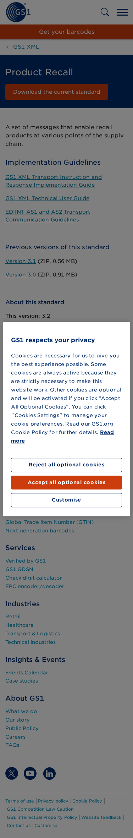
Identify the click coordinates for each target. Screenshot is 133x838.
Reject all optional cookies (67, 465)
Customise (66, 500)
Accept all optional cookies (67, 482)
